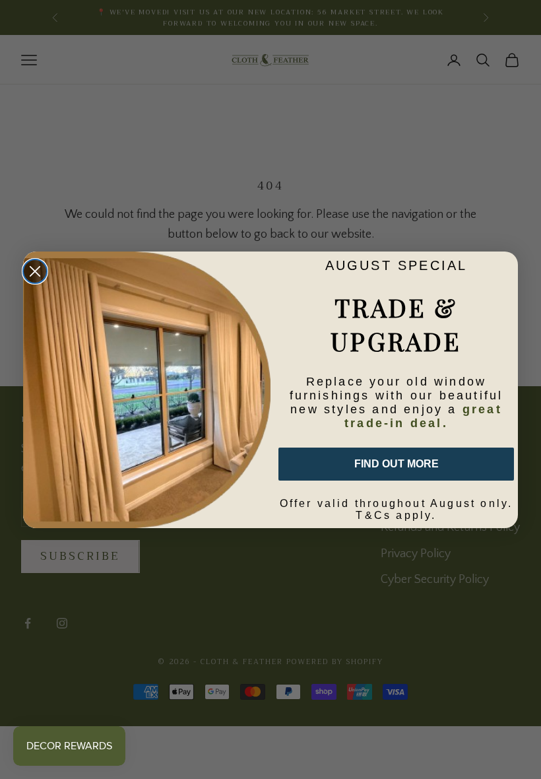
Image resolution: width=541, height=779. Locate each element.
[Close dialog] (35, 271)
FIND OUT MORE (396, 463)
